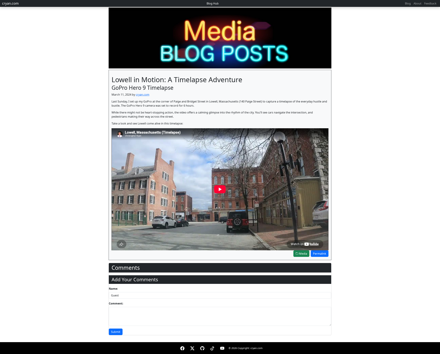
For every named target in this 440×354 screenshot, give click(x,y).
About (417, 3)
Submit (115, 332)
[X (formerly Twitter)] (192, 348)
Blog (408, 3)
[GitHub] (202, 348)
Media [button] (302, 253)
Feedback (430, 3)
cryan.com (10, 3)
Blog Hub (213, 3)
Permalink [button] (319, 253)
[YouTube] (222, 348)
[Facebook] (182, 348)
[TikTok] (212, 348)
